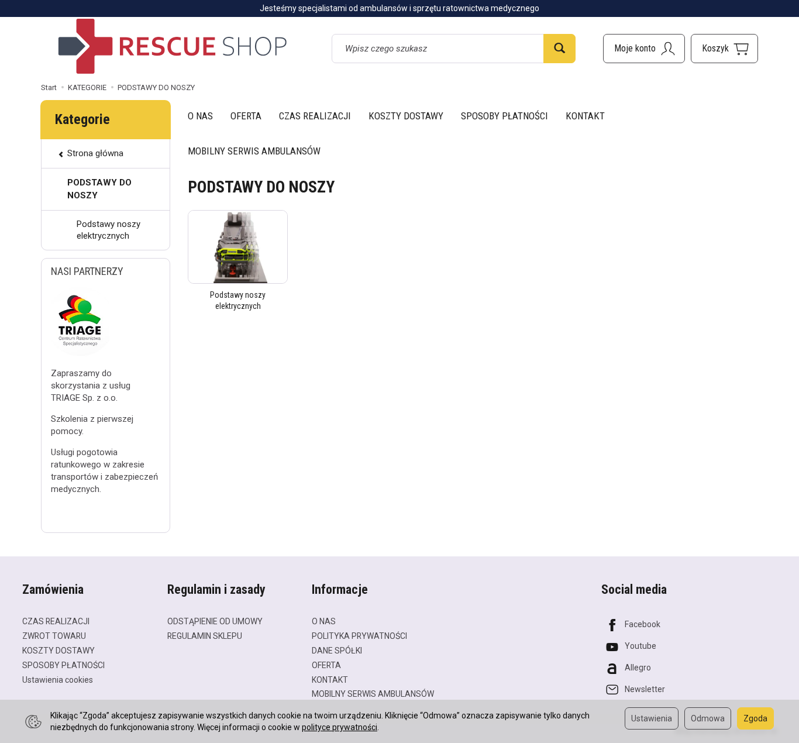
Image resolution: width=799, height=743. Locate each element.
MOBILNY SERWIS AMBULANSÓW (254, 151)
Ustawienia (651, 718)
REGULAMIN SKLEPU (204, 636)
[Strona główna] (172, 46)
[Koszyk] (724, 48)
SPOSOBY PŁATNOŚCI (504, 116)
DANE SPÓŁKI (337, 650)
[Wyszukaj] (559, 48)
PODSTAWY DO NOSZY (99, 188)
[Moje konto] (644, 48)
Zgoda (755, 718)
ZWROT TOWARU (54, 636)
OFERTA (245, 116)
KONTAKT (585, 116)
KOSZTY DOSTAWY (405, 116)
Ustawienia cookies (57, 679)
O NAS (200, 116)
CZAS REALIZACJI (315, 116)
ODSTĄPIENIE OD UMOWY (215, 621)
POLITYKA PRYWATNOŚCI (359, 636)
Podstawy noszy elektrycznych (108, 230)
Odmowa (708, 718)
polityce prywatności (339, 727)
